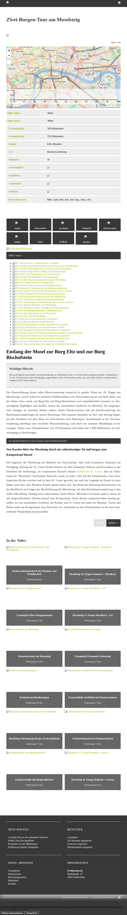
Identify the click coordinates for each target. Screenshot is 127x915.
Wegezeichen (14, 874)
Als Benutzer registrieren (79, 840)
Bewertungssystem (17, 877)
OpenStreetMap (114, 107)
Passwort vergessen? (77, 844)
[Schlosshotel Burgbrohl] (19, 248)
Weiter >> (113, 523)
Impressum (66, 897)
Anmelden (72, 837)
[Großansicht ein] (9, 62)
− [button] (9, 55)
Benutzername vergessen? (80, 847)
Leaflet (102, 107)
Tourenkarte (14, 870)
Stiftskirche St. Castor (89, 471)
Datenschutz (76, 897)
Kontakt (12, 883)
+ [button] (9, 50)
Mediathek (13, 880)
